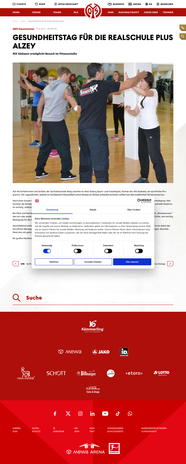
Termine (168, 12)
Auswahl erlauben (93, 262)
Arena (137, 4)
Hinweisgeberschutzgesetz (115, 430)
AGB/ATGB (58, 431)
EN (150, 4)
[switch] (78, 251)
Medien (76, 430)
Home (15, 21)
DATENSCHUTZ (36, 430)
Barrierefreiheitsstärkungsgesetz (154, 430)
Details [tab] (93, 210)
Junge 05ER (151, 12)
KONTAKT (92, 430)
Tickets (21, 4)
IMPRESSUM (17, 430)
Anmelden (166, 4)
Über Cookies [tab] (133, 210)
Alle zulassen (132, 262)
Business (118, 4)
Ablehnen (53, 262)
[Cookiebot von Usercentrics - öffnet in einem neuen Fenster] (139, 201)
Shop (42, 4)
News (16, 12)
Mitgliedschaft (68, 4)
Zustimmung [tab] (52, 210)
